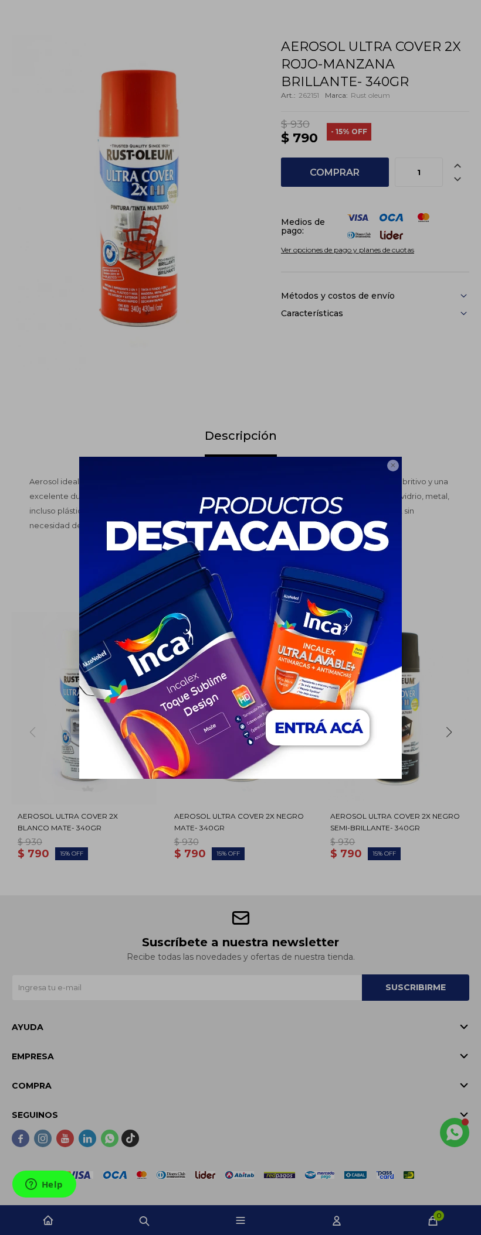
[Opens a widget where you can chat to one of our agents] (44, 1185)
